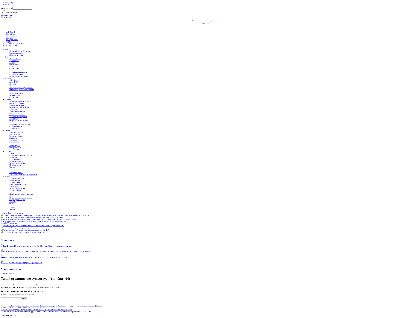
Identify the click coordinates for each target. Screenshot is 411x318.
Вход (7, 4)
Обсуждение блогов (16, 103)
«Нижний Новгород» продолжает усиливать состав (22, 228)
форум (79, 306)
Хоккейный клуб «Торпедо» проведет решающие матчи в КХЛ (26, 230)
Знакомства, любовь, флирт (19, 107)
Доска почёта (14, 61)
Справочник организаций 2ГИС (21, 155)
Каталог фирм (14, 182)
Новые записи (7, 240)
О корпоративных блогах (18, 76)
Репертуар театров (16, 136)
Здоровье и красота (16, 113)
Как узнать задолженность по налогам (23, 175)
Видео (11, 66)
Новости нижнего (16, 161)
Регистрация (9, 3)
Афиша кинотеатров (16, 132)
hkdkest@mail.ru (15, 306)
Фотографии (14, 65)
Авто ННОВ (14, 82)
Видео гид (13, 169)
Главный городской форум (19, 101)
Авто (11, 196)
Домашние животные (17, 115)
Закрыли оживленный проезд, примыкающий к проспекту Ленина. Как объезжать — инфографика (39, 219)
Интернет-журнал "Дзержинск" (21, 88)
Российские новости (16, 53)
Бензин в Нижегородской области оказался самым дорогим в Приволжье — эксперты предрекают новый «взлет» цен (46, 215)
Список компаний (16, 74)
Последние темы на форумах (20, 124)
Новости (8, 49)
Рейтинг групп (14, 95)
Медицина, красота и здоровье (20, 198)
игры (18, 44)
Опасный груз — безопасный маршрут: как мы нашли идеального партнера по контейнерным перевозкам (51, 251)
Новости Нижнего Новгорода (20, 51)
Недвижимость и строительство (21, 194)
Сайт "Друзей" (14, 80)
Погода (3, 10)
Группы (8, 78)
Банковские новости (16, 178)
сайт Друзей (10, 32)
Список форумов (15, 126)
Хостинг (12, 207)
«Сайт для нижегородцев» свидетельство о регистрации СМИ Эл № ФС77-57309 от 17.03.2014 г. (36, 310)
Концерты (13, 138)
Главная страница (7, 273)
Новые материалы (16, 93)
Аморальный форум (16, 105)
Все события (14, 142)
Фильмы (12, 44)
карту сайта (41, 291)
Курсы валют (14, 186)
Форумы (9, 38)
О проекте (25, 306)
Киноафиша (10, 34)
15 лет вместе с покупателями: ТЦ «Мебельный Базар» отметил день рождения (43, 246)
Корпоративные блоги (17, 184)
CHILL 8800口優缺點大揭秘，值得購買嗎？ (25, 263)
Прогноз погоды (15, 165)
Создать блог (14, 68)
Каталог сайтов (12, 45)
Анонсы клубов (15, 134)
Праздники (13, 86)
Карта (8, 42)
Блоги (7, 57)
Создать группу (15, 97)
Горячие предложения (17, 163)
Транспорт (13, 167)
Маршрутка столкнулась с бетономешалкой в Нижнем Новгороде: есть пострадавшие (34, 222)
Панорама (13, 157)
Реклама (12, 209)
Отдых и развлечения (17, 111)
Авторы (12, 63)
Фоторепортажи (12, 40)
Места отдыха (14, 146)
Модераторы (14, 128)
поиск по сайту (6, 8)
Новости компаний (16, 180)
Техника (12, 202)
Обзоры (12, 204)
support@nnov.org (88, 306)
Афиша (7, 130)
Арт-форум (13, 119)
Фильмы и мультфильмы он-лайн (21, 90)
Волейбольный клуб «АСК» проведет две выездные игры (24, 232)
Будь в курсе (205, 23)
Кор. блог (61, 306)
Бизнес (7, 177)
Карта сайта (35, 306)
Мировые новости (16, 55)
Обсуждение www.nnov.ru (18, 121)
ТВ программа (11, 36)
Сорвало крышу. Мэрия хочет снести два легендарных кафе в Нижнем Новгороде (33, 217)
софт (22, 44)
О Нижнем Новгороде (48, 306)
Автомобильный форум (18, 117)
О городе (8, 151)
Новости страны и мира (9, 223)
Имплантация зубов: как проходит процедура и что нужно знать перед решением (37, 257)
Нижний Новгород (16, 173)
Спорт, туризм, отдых (17, 200)
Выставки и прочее (16, 140)
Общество (13, 109)
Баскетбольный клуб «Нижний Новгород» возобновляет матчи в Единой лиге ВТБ (33, 226)
